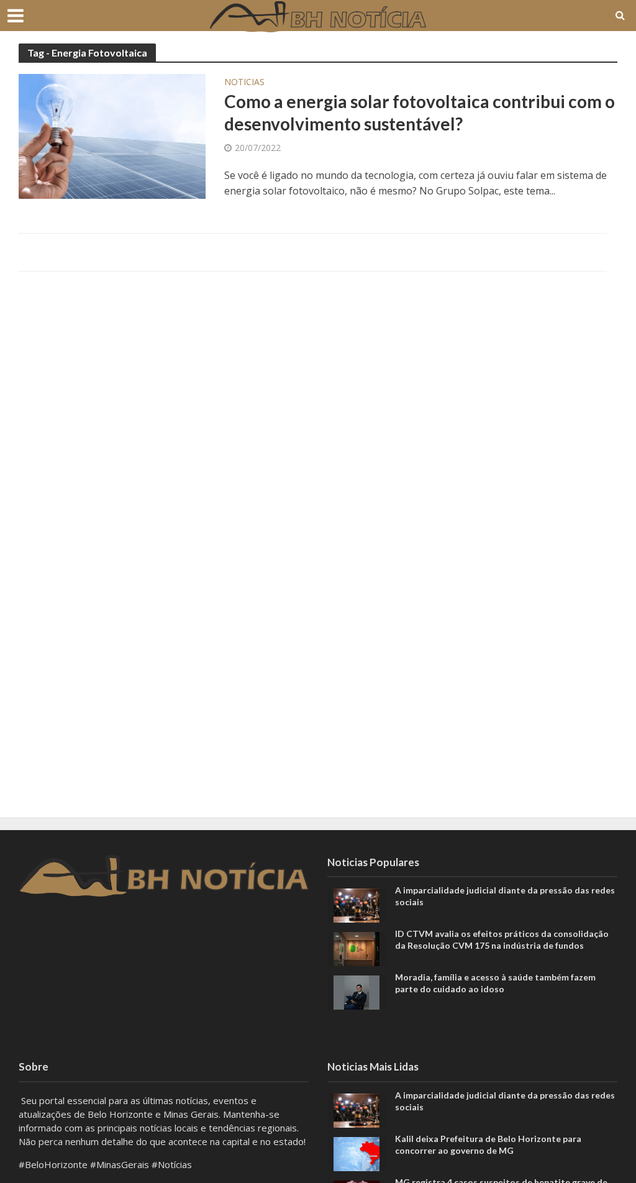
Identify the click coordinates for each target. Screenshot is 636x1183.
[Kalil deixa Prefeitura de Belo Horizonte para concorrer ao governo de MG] (356, 1152)
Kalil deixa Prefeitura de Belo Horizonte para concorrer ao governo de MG (488, 1144)
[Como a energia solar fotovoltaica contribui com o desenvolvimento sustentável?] (112, 135)
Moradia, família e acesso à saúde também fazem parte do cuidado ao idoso (495, 983)
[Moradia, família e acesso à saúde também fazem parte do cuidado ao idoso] (356, 991)
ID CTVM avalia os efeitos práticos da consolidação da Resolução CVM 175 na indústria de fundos (502, 939)
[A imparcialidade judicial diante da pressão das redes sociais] (356, 904)
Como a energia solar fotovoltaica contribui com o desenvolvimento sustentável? (419, 112)
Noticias (244, 83)
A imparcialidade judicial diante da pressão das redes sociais (505, 896)
